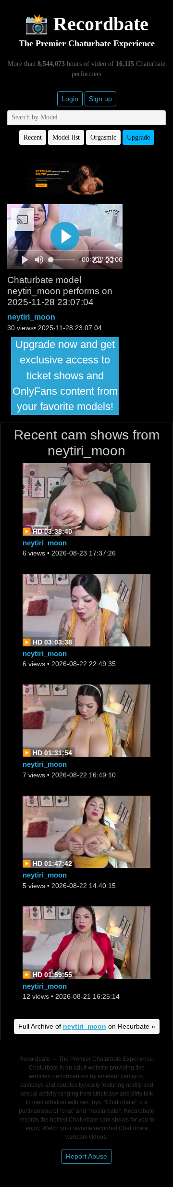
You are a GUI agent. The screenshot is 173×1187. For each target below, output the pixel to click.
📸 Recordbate (86, 24)
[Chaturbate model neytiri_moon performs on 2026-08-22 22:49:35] (86, 610)
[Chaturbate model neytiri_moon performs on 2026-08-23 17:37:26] (86, 498)
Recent (33, 137)
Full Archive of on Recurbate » (86, 1026)
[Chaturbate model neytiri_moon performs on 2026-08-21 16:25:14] (86, 942)
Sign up (100, 99)
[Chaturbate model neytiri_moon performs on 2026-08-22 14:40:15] (86, 831)
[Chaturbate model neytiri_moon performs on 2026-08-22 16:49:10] (86, 720)
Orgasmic (103, 137)
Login (70, 99)
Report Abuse (86, 1156)
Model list (66, 137)
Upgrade (138, 137)
